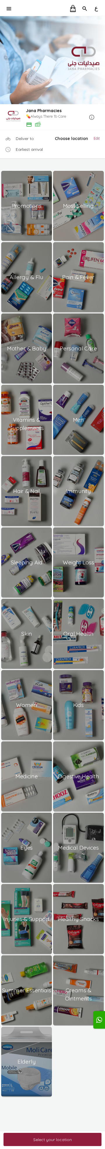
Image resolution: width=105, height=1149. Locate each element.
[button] (52, 117)
